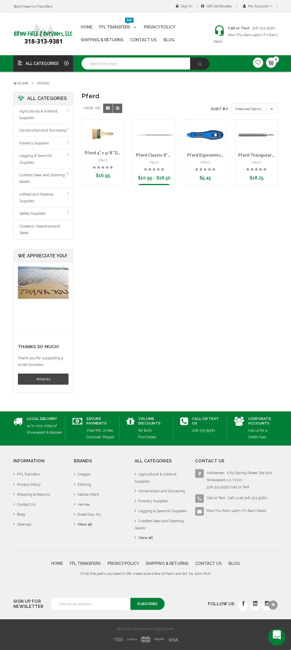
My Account (258, 6)
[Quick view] (103, 131)
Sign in (186, 6)
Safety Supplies (32, 213)
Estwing (84, 484)
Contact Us (143, 40)
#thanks (43, 379)
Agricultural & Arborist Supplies (38, 114)
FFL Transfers (115, 24)
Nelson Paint (88, 494)
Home (86, 27)
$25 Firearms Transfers (33, 6)
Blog (169, 40)
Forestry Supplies (34, 143)
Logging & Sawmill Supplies (35, 158)
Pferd (43, 83)
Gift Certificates (219, 6)
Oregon (84, 474)
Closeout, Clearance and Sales (39, 229)
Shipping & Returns (102, 40)
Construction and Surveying (42, 130)
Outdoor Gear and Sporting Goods (42, 178)
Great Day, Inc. (90, 514)
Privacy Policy (159, 27)
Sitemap (24, 524)
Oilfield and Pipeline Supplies (36, 197)
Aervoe (84, 504)
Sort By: (220, 109)
